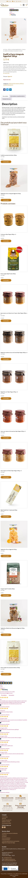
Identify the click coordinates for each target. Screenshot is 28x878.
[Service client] (7, 804)
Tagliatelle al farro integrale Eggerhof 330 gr (11, 193)
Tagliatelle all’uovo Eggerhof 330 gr (9, 549)
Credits (14, 876)
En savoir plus (6, 73)
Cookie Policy (10, 873)
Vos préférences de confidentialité (20, 873)
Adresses (4, 818)
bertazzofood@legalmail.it (10, 860)
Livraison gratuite (20, 798)
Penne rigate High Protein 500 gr (8, 273)
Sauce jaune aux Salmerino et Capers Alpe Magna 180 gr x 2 (14, 313)
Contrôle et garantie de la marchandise (10, 841)
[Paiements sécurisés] (7, 796)
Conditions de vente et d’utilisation (10, 833)
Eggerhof (10, 76)
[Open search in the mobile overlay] (20, 5)
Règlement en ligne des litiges (8, 842)
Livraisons (4, 836)
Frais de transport (6, 839)
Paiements (4, 834)
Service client (7, 806)
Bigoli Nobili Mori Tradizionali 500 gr (9, 510)
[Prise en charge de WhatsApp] (20, 804)
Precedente (4, 695)
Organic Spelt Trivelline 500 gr (8, 588)
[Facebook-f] (2, 827)
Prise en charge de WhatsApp (20, 806)
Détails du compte (6, 821)
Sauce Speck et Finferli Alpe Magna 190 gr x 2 (11, 470)
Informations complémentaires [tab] (17, 96)
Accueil (5, 49)
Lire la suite (6, 161)
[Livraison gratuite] (20, 796)
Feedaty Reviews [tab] (7, 99)
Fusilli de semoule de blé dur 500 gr (9, 155)
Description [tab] (5, 96)
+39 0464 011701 (8, 857)
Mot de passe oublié (6, 823)
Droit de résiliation (6, 838)
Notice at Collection (14, 875)
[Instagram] (4, 827)
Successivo (11, 695)
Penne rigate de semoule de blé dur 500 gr (10, 667)
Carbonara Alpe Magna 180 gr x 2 (8, 234)
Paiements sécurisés (7, 798)
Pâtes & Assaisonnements (14, 49)
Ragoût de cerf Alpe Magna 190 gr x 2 (9, 391)
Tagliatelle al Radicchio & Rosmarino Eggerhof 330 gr (13, 628)
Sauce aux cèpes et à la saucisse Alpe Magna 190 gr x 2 (13, 431)
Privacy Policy (4, 873)
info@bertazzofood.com (9, 859)
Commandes (5, 816)
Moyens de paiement (6, 820)
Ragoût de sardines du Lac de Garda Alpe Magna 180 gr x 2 (14, 352)
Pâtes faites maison (14, 83)
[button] (4, 89)
